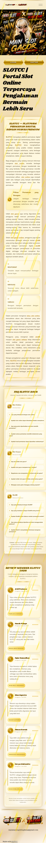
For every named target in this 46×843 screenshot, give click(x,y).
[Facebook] (26, 836)
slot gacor (15, 214)
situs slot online (33, 316)
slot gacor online (17, 237)
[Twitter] (22, 836)
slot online (19, 163)
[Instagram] (17, 836)
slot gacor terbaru (20, 339)
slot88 (37, 240)
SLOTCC (18, 145)
